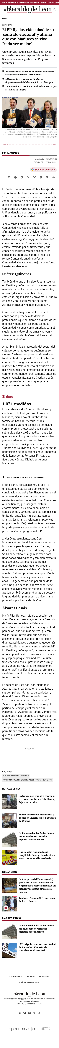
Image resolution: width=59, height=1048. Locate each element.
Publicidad (30, 976)
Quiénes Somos (15, 976)
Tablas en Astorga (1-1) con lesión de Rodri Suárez (37, 899)
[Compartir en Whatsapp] (53, 177)
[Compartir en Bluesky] (34, 177)
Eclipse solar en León (10, 2)
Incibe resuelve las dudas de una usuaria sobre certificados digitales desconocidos (29, 73)
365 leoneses (24, 2)
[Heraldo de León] (29, 9)
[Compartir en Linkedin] (47, 177)
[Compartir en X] (28, 177)
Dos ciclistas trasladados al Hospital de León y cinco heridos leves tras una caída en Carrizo (37, 855)
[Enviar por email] (9, 177)
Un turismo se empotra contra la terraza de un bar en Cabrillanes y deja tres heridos (37, 799)
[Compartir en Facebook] (22, 177)
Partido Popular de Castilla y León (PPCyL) (22, 780)
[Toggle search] (54, 9)
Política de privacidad (29, 982)
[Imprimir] (15, 177)
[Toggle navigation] (4, 9)
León (4, 19)
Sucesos (43, 2)
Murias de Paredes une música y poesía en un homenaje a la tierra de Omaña (37, 818)
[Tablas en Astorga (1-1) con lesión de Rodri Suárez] (9, 903)
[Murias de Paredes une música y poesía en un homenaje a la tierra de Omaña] (9, 820)
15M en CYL (47, 780)
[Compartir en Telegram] (41, 177)
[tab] (7, 144)
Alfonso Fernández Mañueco (16, 775)
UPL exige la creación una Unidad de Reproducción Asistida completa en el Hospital (29, 80)
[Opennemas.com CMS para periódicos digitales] (29, 1032)
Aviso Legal (44, 976)
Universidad (34, 2)
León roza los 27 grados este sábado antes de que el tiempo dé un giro (31, 88)
